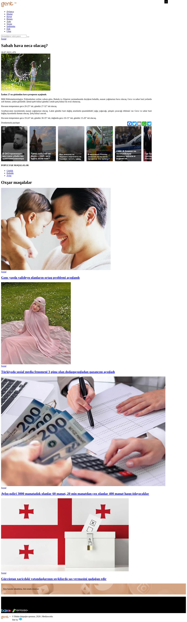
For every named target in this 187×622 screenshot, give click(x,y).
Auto (9, 21)
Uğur (9, 31)
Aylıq (9, 175)
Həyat (9, 16)
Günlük (10, 170)
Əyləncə (10, 11)
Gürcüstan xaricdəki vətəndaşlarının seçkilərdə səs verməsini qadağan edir (54, 579)
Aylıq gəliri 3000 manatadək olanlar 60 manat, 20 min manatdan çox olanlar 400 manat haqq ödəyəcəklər (75, 493)
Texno (9, 24)
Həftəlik (10, 173)
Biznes (9, 19)
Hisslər (10, 14)
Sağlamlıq (11, 26)
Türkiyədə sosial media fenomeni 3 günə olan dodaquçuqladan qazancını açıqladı (58, 372)
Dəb (8, 29)
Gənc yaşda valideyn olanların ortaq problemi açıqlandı (40, 277)
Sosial (3, 39)
